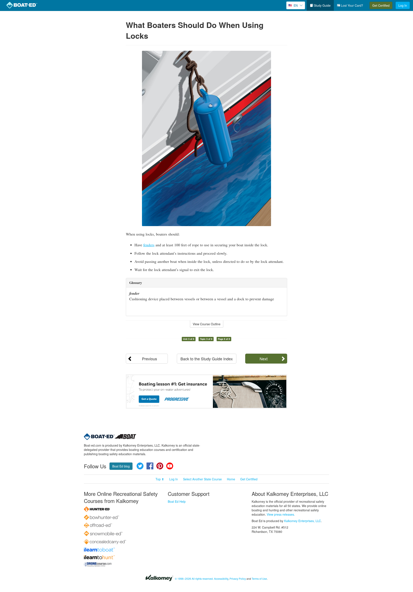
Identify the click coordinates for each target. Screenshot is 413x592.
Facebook (149, 465)
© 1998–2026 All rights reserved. (194, 578)
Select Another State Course (202, 479)
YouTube (169, 465)
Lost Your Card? (351, 5)
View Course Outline (206, 324)
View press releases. (281, 514)
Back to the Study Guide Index (206, 358)
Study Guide (322, 5)
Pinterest (159, 465)
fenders (148, 244)
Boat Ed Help (177, 501)
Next (264, 358)
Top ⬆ (160, 479)
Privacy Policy (238, 578)
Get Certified (381, 5)
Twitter (140, 465)
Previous (149, 358)
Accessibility (221, 578)
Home (231, 479)
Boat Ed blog (121, 466)
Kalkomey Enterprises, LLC (302, 521)
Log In (402, 5)
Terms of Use (259, 578)
